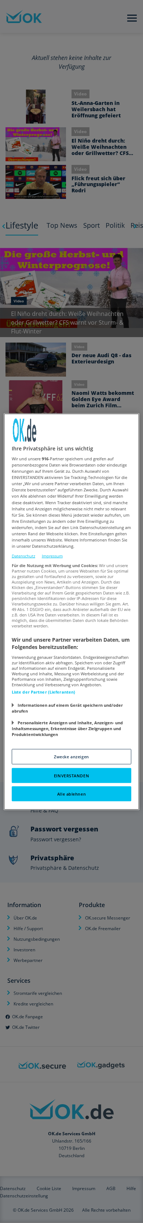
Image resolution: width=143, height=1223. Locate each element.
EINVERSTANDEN (71, 775)
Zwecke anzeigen (71, 756)
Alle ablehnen (71, 793)
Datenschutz (23, 556)
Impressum (52, 556)
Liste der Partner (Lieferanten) (44, 691)
